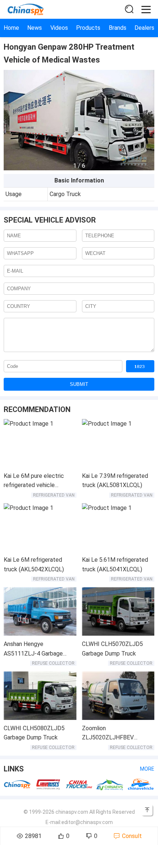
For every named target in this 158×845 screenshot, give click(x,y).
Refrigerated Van (54, 495)
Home (11, 27)
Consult (132, 835)
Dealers (144, 27)
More (147, 769)
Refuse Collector (53, 663)
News (34, 27)
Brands (117, 27)
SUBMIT (79, 384)
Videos (59, 27)
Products (88, 27)
